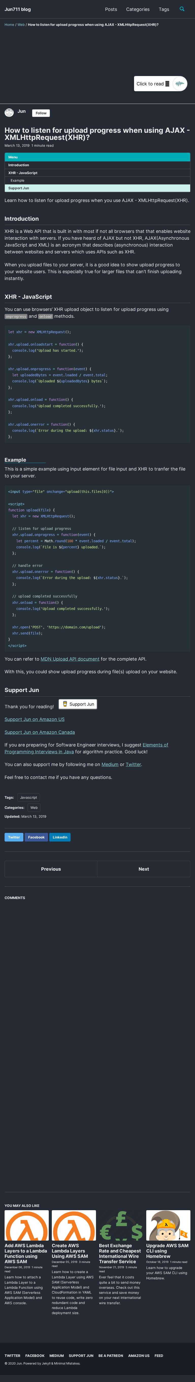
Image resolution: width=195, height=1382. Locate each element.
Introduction (18, 165)
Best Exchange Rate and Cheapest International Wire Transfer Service (120, 1253)
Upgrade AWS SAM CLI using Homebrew (167, 1251)
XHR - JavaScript (22, 173)
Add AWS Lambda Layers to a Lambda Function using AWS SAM (26, 1253)
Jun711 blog (18, 9)
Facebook (34, 1356)
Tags (164, 9)
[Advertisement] (97, 68)
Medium (110, 764)
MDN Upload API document (70, 659)
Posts (111, 9)
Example (17, 180)
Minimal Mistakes (66, 1363)
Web (34, 808)
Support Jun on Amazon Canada (40, 732)
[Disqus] (97, 972)
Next (144, 869)
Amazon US (139, 1356)
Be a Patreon (111, 1356)
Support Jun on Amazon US (34, 719)
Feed (159, 1356)
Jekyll (46, 1363)
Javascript (28, 797)
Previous (51, 869)
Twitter (133, 764)
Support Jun (18, 188)
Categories (138, 9)
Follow (41, 113)
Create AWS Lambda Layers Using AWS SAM (70, 1251)
